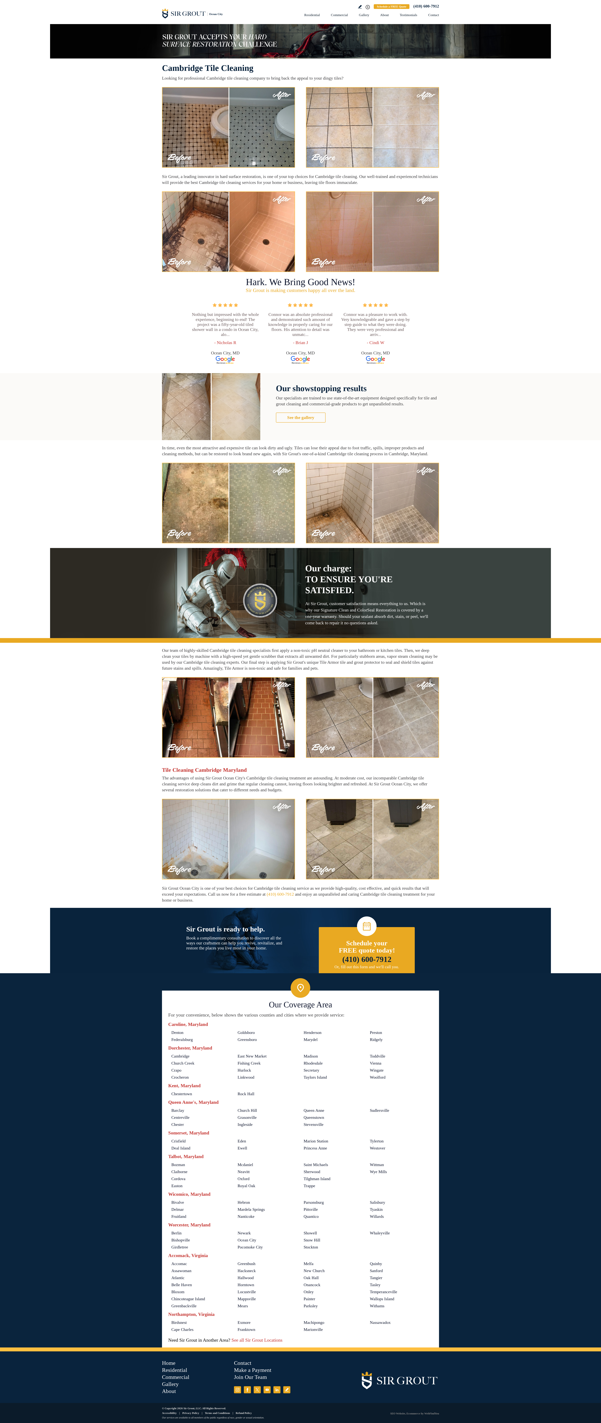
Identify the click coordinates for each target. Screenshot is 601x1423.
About (384, 15)
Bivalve (177, 1202)
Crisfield (178, 1141)
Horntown (246, 1285)
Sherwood (312, 1171)
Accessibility (169, 1413)
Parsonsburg (314, 1202)
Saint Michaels (316, 1164)
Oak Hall (311, 1278)
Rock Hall (246, 1094)
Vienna (375, 1063)
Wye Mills (378, 1171)
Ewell (242, 1148)
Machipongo (314, 1322)
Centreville (180, 1117)
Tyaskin (376, 1209)
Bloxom (177, 1292)
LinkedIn (276, 1389)
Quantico (311, 1216)
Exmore (244, 1322)
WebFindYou (431, 1413)
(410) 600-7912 (426, 6)
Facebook (247, 1389)
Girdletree (179, 1247)
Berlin (176, 1233)
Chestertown (181, 1094)
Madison (311, 1056)
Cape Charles (182, 1329)
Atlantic (178, 1278)
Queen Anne (314, 1110)
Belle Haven (181, 1285)
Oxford (243, 1179)
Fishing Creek (249, 1063)
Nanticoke (246, 1216)
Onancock (312, 1285)
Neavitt (244, 1171)
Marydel (311, 1039)
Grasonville (247, 1117)
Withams (377, 1306)
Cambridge (180, 1056)
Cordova (178, 1179)
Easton (176, 1186)
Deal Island (180, 1148)
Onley (309, 1292)
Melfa (308, 1263)
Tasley (375, 1285)
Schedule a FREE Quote (391, 6)
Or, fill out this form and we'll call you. (366, 967)
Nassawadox (380, 1322)
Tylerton (377, 1141)
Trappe (309, 1186)
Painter (309, 1299)
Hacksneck (247, 1270)
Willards (377, 1216)
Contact (433, 15)
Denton (177, 1032)
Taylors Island (315, 1077)
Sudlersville (379, 1110)
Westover (377, 1148)
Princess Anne (315, 1148)
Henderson (312, 1032)
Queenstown (314, 1117)
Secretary (311, 1070)
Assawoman (181, 1270)
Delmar (177, 1209)
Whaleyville (380, 1233)
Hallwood (246, 1278)
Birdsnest (179, 1322)
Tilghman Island (317, 1179)
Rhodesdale (313, 1063)
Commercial (339, 15)
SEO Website (397, 1413)
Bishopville (180, 1240)
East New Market (252, 1056)
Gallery (364, 15)
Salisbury (377, 1202)
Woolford (377, 1077)
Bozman (178, 1164)
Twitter (257, 1389)
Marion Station (316, 1141)
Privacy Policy (190, 1413)
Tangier (376, 1278)
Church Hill (247, 1110)
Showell (310, 1233)
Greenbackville (184, 1306)
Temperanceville (383, 1292)
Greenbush (246, 1263)
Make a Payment (252, 1370)
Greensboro (247, 1039)
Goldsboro (246, 1032)
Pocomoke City (250, 1247)
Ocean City (247, 1240)
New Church (314, 1270)
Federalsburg (182, 1039)
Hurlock (244, 1070)
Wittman (377, 1164)
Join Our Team (250, 1377)
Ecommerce (413, 1413)
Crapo (176, 1070)
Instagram (237, 1389)
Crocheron (180, 1077)
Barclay (177, 1110)
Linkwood (246, 1077)
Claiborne (179, 1171)
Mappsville (247, 1299)
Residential (312, 15)
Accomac (179, 1263)
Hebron (244, 1202)
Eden (242, 1141)
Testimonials (408, 15)
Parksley (311, 1306)
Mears (243, 1306)
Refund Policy (244, 1413)
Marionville (313, 1329)
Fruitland (178, 1216)
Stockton (311, 1247)
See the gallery (300, 417)
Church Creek (182, 1063)
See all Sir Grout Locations (257, 1340)
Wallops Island (382, 1299)
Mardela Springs (251, 1209)
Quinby (376, 1263)
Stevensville (314, 1124)
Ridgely (376, 1039)
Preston (376, 1032)
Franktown (246, 1329)
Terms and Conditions (217, 1413)
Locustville (247, 1292)
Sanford (376, 1270)
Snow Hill (312, 1240)
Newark (244, 1233)
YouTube (267, 1389)
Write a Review (360, 7)
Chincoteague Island (188, 1299)
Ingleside (245, 1124)
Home (168, 1363)
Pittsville (311, 1209)
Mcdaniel (245, 1164)
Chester (177, 1124)
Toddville (377, 1056)
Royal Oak (246, 1186)
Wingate (377, 1070)
